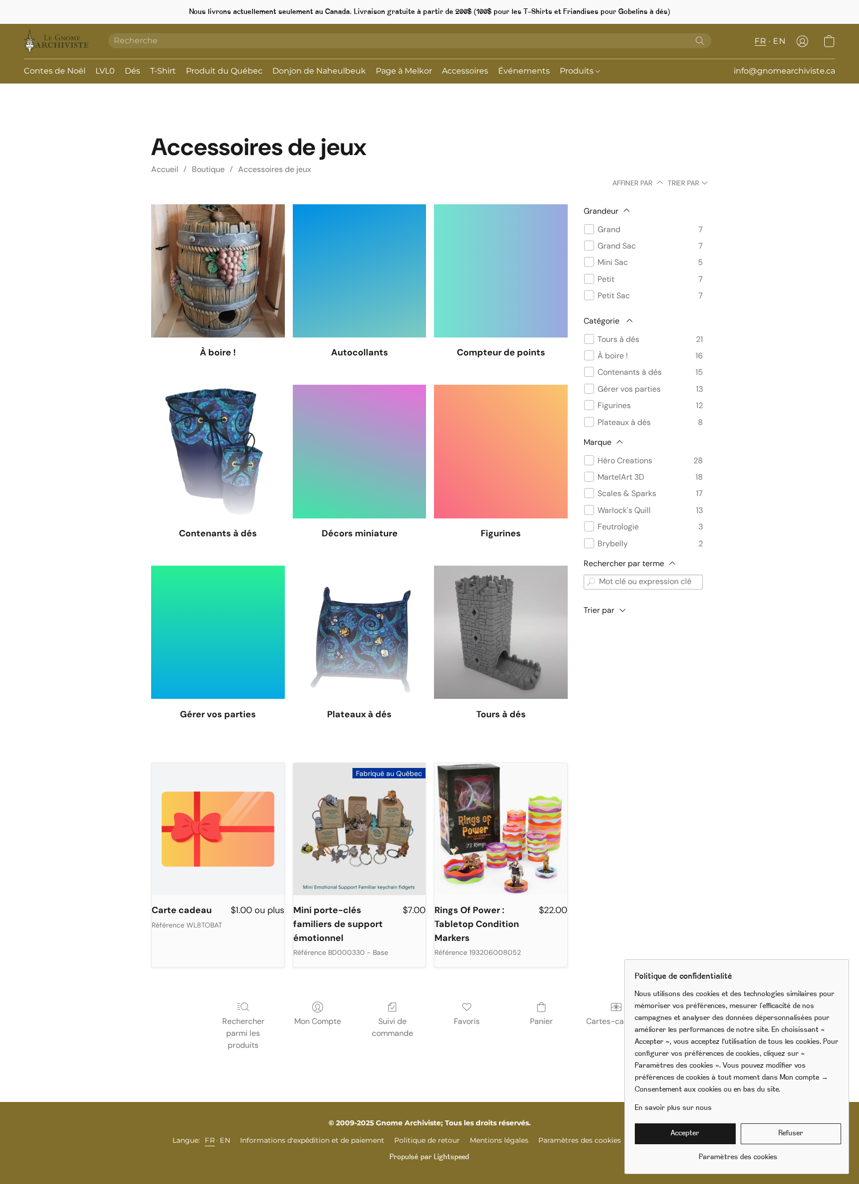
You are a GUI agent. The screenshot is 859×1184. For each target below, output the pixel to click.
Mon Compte (317, 1021)
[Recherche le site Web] (699, 41)
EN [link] (225, 1140)
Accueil (164, 169)
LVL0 (105, 71)
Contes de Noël (55, 71)
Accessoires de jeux (274, 169)
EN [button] (779, 41)
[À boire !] (218, 271)
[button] (56, 41)
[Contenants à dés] (218, 451)
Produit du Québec (224, 71)
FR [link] (210, 1140)
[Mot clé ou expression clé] (591, 582)
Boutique (208, 169)
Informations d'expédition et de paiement (312, 1140)
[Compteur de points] (501, 271)
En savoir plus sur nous (673, 1108)
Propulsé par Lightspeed (429, 1157)
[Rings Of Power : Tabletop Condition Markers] (500, 829)
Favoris (467, 1021)
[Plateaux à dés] (360, 632)
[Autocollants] (360, 271)
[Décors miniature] (360, 451)
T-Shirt (163, 71)
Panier (541, 1021)
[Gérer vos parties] (218, 632)
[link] (738, 1154)
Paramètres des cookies (579, 1140)
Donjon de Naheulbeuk (319, 71)
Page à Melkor (404, 71)
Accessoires (465, 71)
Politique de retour (427, 1140)
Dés (132, 71)
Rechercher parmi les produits (243, 1033)
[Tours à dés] (501, 632)
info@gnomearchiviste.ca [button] (784, 71)
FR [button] (760, 41)
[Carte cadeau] (218, 829)
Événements (524, 71)
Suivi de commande (392, 1027)
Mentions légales (499, 1140)
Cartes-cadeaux (616, 1021)
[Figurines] (501, 451)
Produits (578, 71)
